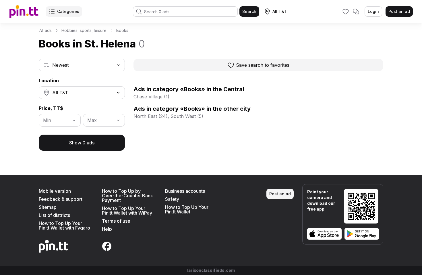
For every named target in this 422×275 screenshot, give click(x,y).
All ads (45, 30)
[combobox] (82, 65)
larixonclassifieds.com (211, 270)
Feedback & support (60, 199)
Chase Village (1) (151, 97)
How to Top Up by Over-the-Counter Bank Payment (127, 196)
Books (122, 30)
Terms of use (116, 221)
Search (249, 11)
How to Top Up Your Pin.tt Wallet (186, 209)
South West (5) (187, 116)
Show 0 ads (81, 143)
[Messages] (356, 11)
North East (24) (150, 116)
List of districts (54, 215)
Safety (172, 199)
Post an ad (399, 11)
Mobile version (55, 191)
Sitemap (48, 207)
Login (373, 11)
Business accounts (185, 191)
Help (107, 229)
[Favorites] (345, 11)
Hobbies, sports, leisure (84, 30)
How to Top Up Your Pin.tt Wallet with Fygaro (64, 225)
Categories (68, 11)
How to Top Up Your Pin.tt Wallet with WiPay (127, 210)
